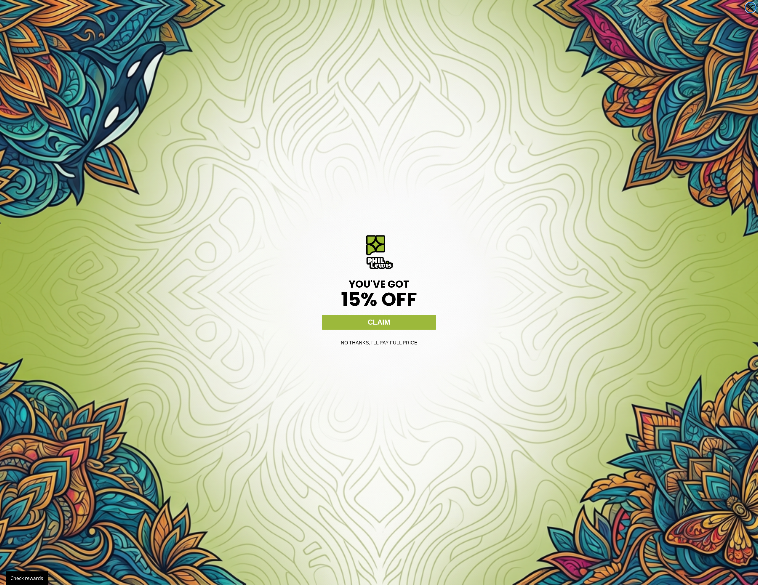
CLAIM (379, 322)
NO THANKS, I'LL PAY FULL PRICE (379, 342)
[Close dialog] (750, 7)
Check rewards (26, 578)
